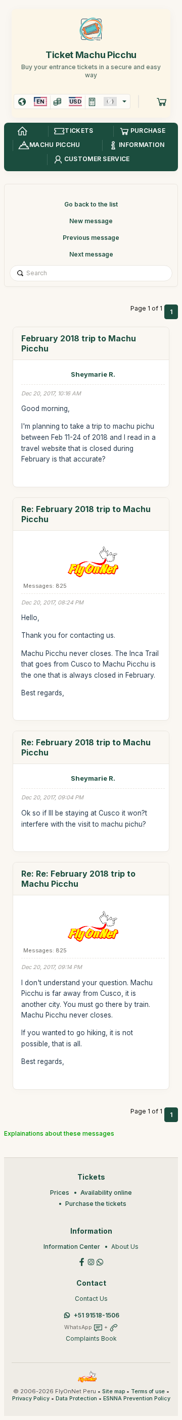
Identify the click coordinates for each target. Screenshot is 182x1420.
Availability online (106, 1192)
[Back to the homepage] (22, 131)
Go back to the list (91, 204)
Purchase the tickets (95, 1203)
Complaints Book (91, 1338)
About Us (125, 1246)
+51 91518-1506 (96, 1315)
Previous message (91, 237)
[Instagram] (91, 1261)
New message (91, 221)
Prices (59, 1192)
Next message (91, 254)
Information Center (71, 1246)
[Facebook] (81, 1261)
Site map (113, 1391)
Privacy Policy (31, 1398)
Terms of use (148, 1391)
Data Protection (76, 1398)
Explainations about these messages (59, 1133)
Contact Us (91, 1298)
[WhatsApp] (100, 1261)
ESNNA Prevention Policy (136, 1398)
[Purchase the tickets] (161, 101)
